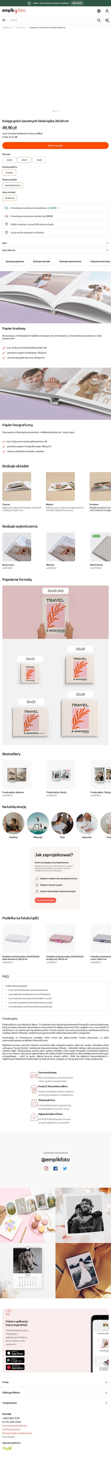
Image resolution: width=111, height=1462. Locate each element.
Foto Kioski (8, 1437)
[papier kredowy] (55, 297)
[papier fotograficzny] (55, 393)
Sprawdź (77, 3)
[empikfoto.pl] (13, 11)
